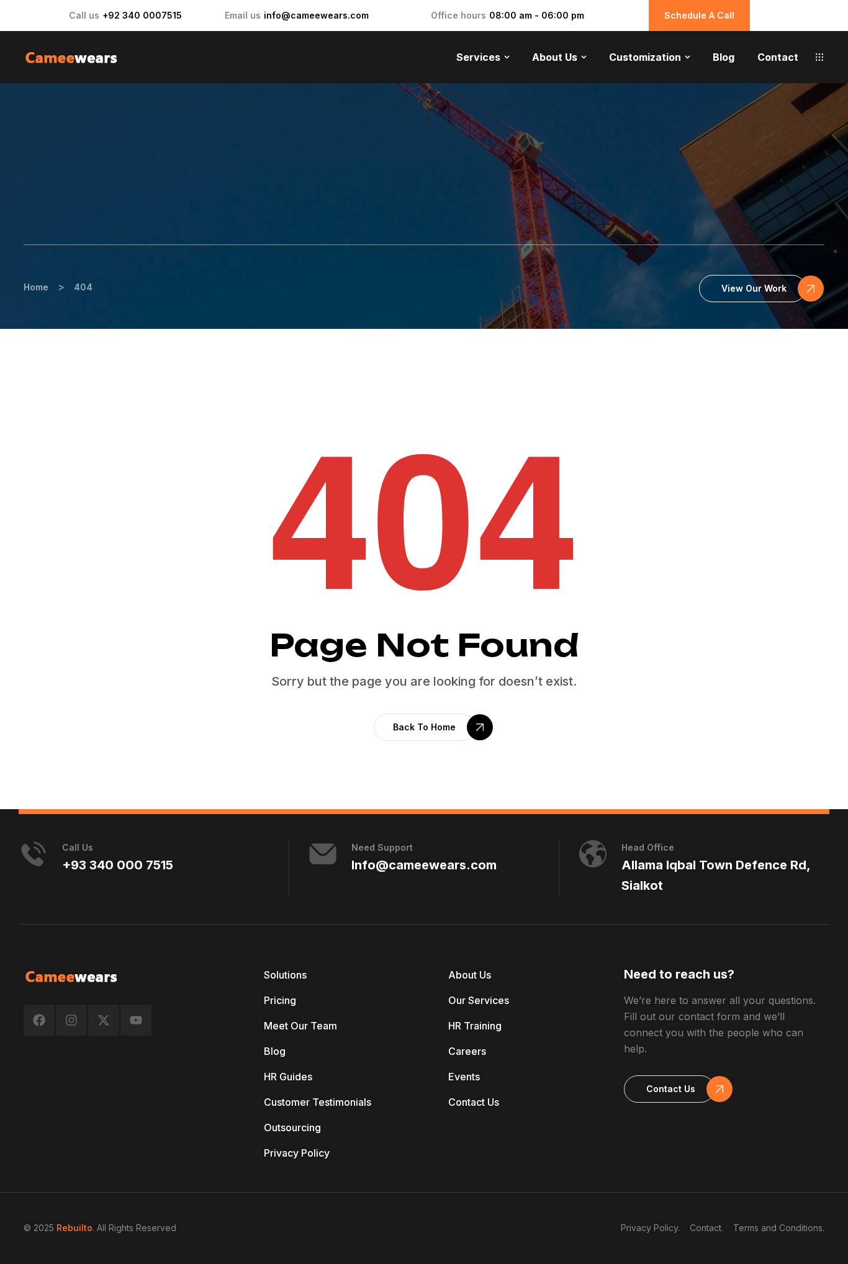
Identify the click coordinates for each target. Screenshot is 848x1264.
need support (382, 847)
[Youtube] (135, 1020)
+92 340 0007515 (142, 15)
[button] (819, 57)
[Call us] (33, 854)
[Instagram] (71, 1020)
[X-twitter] (103, 1020)
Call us (77, 847)
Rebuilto (74, 1227)
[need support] (323, 854)
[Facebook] (39, 1020)
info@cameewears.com (316, 15)
